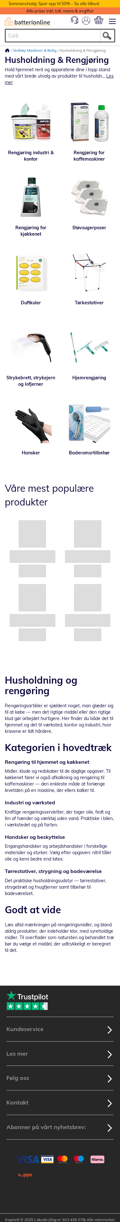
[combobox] (60, 35)
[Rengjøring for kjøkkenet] (31, 197)
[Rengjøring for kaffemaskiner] (89, 122)
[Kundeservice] (74, 22)
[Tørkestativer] (89, 272)
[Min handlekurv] (98, 20)
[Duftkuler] (31, 272)
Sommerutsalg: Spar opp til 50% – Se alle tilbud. (54, 3)
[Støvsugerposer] (89, 197)
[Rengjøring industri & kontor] (31, 122)
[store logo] (27, 22)
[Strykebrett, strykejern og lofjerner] (31, 347)
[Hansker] (31, 422)
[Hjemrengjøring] (89, 347)
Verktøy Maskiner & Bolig (35, 50)
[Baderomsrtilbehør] (89, 422)
